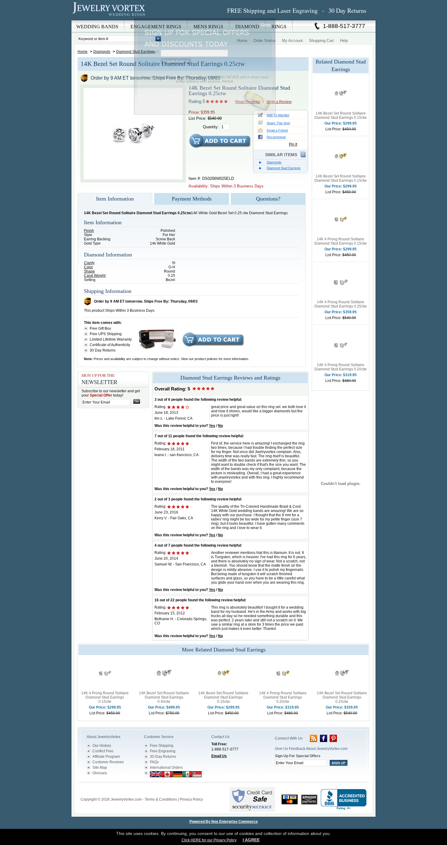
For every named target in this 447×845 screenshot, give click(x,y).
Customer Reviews (108, 762)
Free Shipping (161, 745)
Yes (212, 426)
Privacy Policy (191, 799)
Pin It (293, 144)
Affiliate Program (106, 756)
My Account (292, 40)
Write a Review (279, 102)
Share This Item (278, 123)
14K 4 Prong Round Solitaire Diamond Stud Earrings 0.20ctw (340, 367)
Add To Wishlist (278, 115)
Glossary (99, 773)
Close (266, 24)
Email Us (219, 756)
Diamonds (101, 52)
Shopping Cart (321, 40)
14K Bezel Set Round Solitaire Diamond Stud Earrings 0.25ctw (342, 697)
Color (88, 267)
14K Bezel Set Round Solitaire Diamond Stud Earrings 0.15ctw (340, 115)
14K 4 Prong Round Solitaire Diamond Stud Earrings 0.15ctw (340, 241)
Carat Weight (95, 275)
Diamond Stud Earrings (284, 168)
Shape (89, 271)
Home (83, 52)
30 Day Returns (103, 350)
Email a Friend (277, 130)
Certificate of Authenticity (110, 345)
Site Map (99, 767)
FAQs (154, 762)
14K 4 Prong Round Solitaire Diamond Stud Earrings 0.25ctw (340, 304)
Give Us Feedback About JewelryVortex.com (311, 749)
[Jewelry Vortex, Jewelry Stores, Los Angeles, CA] (343, 799)
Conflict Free (102, 751)
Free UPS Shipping (106, 334)
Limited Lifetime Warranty (111, 339)
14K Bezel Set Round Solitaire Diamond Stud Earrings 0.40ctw (164, 697)
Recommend (276, 137)
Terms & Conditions (161, 799)
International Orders (166, 767)
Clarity (89, 263)
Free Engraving (162, 751)
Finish (89, 230)
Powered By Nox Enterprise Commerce (223, 821)
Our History (101, 745)
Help (344, 40)
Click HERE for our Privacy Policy (209, 840)
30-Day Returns (163, 756)
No (220, 426)
